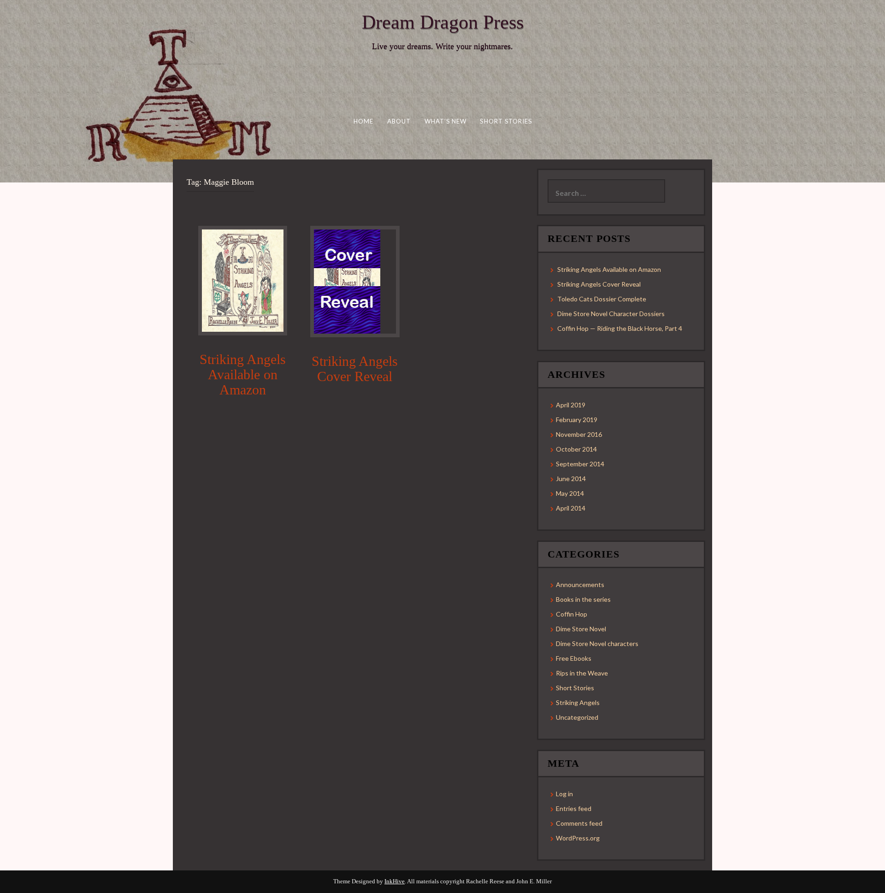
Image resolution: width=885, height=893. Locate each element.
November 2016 (579, 434)
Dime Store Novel (581, 629)
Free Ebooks (573, 658)
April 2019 (570, 405)
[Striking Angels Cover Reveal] (347, 281)
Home (363, 121)
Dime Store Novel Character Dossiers (611, 313)
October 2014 (576, 449)
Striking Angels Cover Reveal (355, 368)
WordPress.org (578, 838)
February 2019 (576, 419)
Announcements (580, 584)
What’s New (445, 121)
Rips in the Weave (582, 673)
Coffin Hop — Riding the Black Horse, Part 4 (619, 328)
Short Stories (506, 121)
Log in (564, 794)
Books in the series (583, 599)
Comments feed (579, 823)
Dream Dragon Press (443, 22)
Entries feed (573, 808)
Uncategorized (577, 717)
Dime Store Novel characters (597, 643)
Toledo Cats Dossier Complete (601, 299)
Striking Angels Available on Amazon (243, 374)
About (399, 121)
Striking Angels (578, 702)
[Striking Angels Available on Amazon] (242, 280)
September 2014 (580, 464)
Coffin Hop (571, 614)
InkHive (394, 881)
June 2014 (571, 478)
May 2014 (570, 493)
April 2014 (570, 508)
